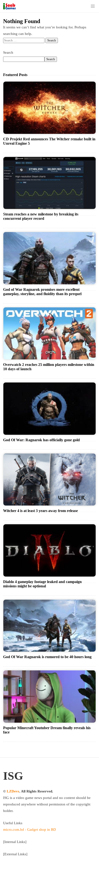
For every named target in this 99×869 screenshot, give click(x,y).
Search (8, 52)
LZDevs (13, 791)
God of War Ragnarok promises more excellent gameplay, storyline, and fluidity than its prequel (42, 291)
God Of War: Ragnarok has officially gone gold (41, 440)
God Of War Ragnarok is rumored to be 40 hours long (47, 657)
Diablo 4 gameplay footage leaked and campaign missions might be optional (42, 584)
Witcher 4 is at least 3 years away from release (40, 511)
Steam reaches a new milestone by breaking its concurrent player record (40, 216)
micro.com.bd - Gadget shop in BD (29, 829)
